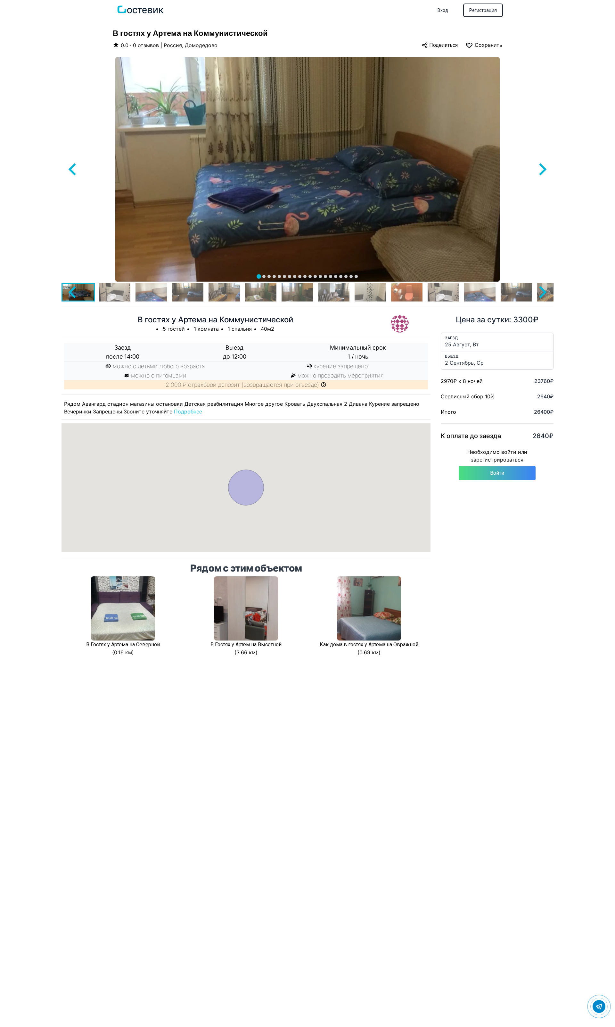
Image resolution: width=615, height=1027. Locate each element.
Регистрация (483, 10)
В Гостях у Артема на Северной (123, 644)
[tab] (259, 276)
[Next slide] (542, 169)
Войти (497, 473)
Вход (443, 10)
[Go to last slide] (73, 169)
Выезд (451, 356)
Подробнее (188, 411)
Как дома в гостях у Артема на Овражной (369, 644)
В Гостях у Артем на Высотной (246, 644)
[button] (114, 292)
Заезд (451, 337)
